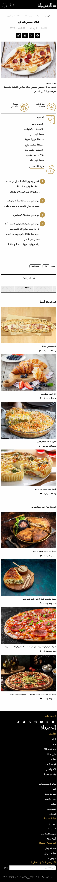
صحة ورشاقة (50, 749)
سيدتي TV (51, 858)
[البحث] (12, 5)
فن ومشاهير (50, 764)
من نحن (52, 824)
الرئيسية (47, 16)
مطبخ (39, 16)
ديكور (53, 804)
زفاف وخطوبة (50, 774)
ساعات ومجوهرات (47, 784)
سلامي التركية (35, 266)
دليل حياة (51, 754)
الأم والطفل (51, 769)
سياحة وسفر (50, 794)
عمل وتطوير (50, 799)
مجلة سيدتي (50, 848)
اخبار (54, 789)
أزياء (54, 739)
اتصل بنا (52, 829)
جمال (53, 744)
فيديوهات (51, 809)
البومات (52, 814)
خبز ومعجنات (28, 16)
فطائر (46, 266)
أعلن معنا (51, 839)
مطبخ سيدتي (50, 853)
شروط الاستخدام (48, 834)
